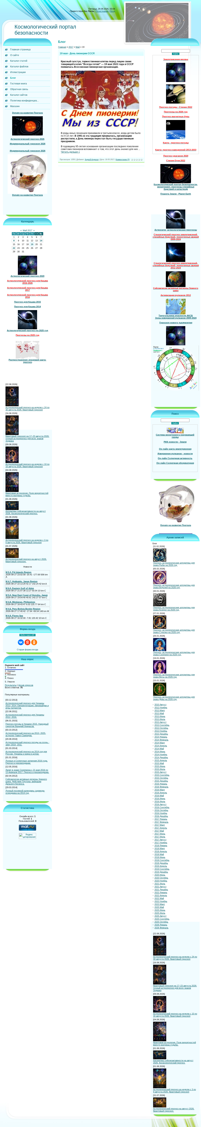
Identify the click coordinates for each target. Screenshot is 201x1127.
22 (14, 248)
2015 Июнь (159, 766)
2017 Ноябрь (160, 842)
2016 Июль (159, 801)
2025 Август (160, 916)
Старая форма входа (27, 649)
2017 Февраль (161, 822)
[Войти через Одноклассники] (34, 642)
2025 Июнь (159, 910)
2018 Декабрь (161, 863)
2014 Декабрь (161, 757)
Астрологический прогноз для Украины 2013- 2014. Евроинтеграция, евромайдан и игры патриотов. (27, 705)
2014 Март (159, 743)
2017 (71, 47)
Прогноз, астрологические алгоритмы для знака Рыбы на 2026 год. (174, 564)
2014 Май (159, 748)
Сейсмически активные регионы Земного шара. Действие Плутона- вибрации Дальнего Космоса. (26, 781)
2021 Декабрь (161, 889)
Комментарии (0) (123, 160)
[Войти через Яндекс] (27, 642)
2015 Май (159, 763)
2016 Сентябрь (161, 807)
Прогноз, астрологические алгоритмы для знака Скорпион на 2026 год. (174, 653)
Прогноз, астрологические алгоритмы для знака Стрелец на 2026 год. (174, 631)
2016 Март (159, 790)
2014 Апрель (160, 745)
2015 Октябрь (161, 778)
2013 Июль (159, 719)
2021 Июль (159, 883)
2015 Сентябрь (161, 775)
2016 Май (159, 795)
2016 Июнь (159, 798)
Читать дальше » (70, 152)
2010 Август (160, 704)
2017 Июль (159, 837)
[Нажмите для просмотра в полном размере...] (100, 128)
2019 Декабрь (161, 872)
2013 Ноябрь (160, 731)
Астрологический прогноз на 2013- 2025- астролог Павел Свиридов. (25, 734)
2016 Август (160, 804)
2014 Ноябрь (160, 754)
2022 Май (159, 898)
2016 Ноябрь (160, 813)
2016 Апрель (160, 792)
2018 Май (159, 854)
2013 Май (159, 713)
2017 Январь (160, 819)
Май (78, 47)
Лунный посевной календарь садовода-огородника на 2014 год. (25, 792)
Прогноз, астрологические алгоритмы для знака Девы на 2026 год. (174, 698)
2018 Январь (160, 845)
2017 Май (159, 831)
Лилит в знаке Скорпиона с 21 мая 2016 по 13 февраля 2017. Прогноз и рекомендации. (27, 771)
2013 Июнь (159, 716)
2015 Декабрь (161, 781)
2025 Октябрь (161, 922)
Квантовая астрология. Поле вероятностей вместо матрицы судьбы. (26, 494)
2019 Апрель (160, 866)
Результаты (10, 685)
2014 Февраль (161, 740)
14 (41, 240)
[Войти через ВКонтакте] (21, 642)
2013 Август (160, 722)
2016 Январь (160, 784)
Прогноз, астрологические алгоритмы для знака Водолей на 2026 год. (174, 586)
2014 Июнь (159, 751)
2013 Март (159, 710)
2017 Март (159, 825)
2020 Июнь (159, 875)
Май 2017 (27, 230)
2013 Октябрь (161, 728)
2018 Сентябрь (161, 860)
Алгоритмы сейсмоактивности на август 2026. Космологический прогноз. (25, 512)
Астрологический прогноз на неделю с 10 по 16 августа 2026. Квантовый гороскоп (27, 465)
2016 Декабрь (161, 816)
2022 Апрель (160, 895)
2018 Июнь (159, 857)
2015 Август (160, 772)
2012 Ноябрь (160, 707)
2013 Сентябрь (161, 725)
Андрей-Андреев (92, 160)
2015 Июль (159, 769)
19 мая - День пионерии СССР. (77, 53)
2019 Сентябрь (161, 869)
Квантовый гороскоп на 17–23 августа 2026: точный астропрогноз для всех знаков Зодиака (27, 438)
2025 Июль (159, 913)
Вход (112, 11)
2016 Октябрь (161, 810)
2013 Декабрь (161, 734)
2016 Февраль (161, 787)
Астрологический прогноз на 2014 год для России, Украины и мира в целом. (26, 752)
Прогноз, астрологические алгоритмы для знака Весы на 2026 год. (174, 675)
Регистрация (102, 11)
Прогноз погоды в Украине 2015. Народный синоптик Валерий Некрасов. (26, 725)
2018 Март (159, 848)
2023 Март (159, 904)
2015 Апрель (160, 760)
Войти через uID (27, 635)
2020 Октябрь (161, 878)
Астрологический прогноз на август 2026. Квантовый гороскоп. (26, 560)
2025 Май (159, 907)
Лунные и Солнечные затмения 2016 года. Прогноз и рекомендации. (26, 762)
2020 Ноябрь (160, 881)
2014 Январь (160, 737)
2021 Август (160, 886)
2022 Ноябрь (160, 901)
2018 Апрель (160, 851)
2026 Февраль (161, 928)
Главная (62, 47)
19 (32, 244)
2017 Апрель (160, 828)
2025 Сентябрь (161, 919)
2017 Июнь (159, 834)
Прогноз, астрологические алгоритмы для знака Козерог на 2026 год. (174, 608)
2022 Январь (160, 892)
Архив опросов (25, 685)
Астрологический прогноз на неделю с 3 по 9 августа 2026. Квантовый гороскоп (26, 541)
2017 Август (160, 839)
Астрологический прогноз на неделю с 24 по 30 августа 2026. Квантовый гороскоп (27, 408)
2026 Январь (160, 925)
